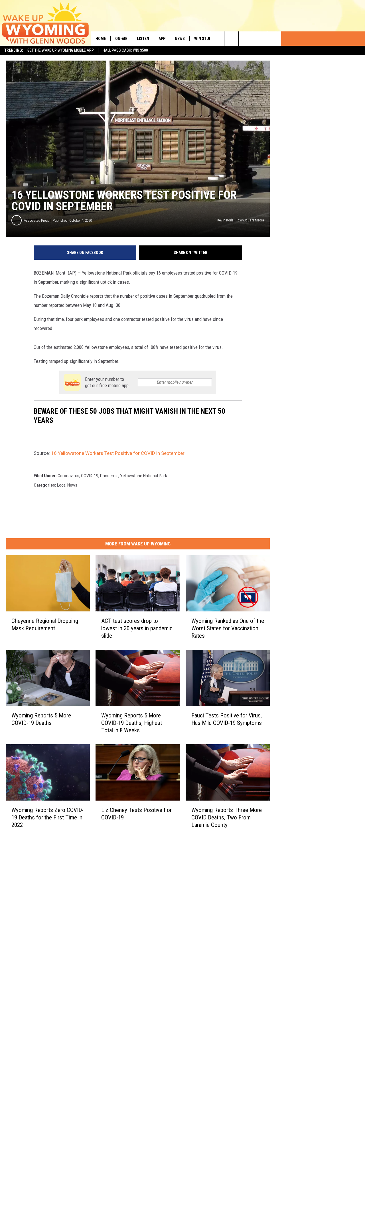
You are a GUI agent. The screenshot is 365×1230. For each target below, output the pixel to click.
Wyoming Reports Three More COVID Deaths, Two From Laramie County (226, 817)
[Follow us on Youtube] (274, 38)
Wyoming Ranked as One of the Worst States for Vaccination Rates (227, 628)
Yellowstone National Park (143, 475)
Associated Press (36, 220)
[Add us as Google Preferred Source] (231, 38)
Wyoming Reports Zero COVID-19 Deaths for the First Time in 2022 (47, 817)
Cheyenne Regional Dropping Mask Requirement (44, 624)
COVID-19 (89, 475)
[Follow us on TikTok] (260, 38)
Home (101, 38)
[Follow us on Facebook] (246, 38)
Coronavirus (68, 475)
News (180, 38)
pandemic (109, 475)
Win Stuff (203, 38)
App (162, 38)
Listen (143, 38)
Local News (67, 485)
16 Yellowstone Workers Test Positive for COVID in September (117, 453)
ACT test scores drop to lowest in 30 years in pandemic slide (137, 628)
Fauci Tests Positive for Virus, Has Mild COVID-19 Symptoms (226, 719)
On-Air (121, 38)
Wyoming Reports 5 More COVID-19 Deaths (41, 719)
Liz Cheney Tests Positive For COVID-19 (136, 813)
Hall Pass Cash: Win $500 (125, 50)
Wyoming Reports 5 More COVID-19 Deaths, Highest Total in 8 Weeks (131, 722)
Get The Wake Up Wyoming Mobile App (60, 50)
